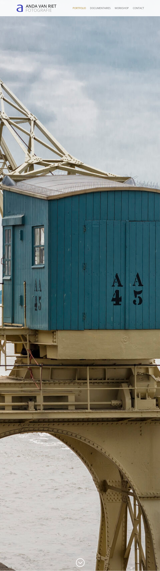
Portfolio (79, 8)
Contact (138, 8)
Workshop (122, 8)
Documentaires (100, 8)
